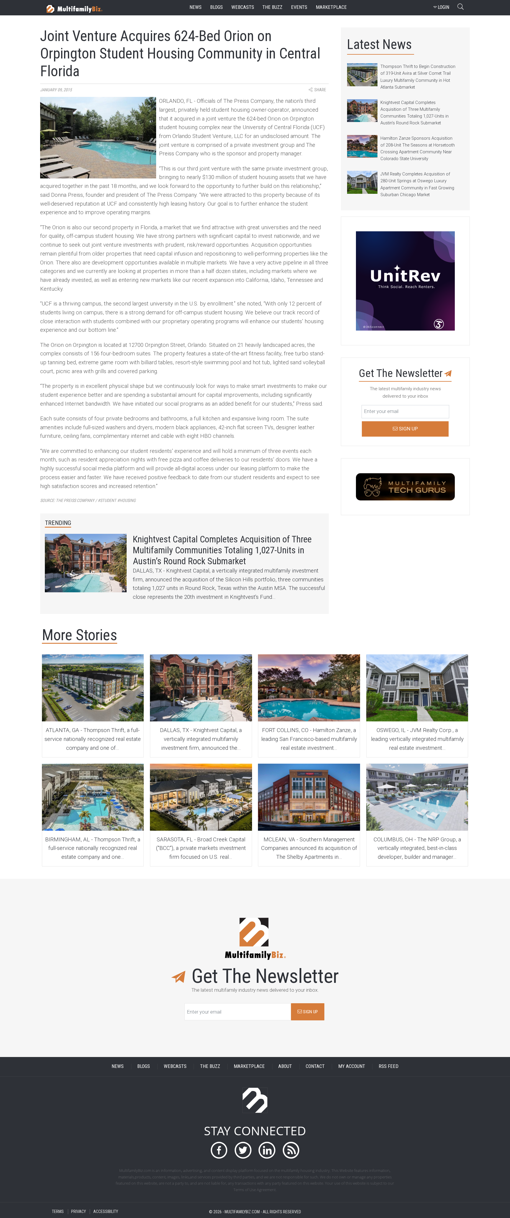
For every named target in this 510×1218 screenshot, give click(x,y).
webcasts (242, 7)
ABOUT (285, 1066)
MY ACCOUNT (351, 1066)
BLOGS (143, 1066)
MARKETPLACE (249, 1066)
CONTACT (315, 1066)
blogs (216, 7)
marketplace (331, 7)
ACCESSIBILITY (105, 1211)
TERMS (58, 1211)
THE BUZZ (210, 1066)
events (299, 7)
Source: (88, 500)
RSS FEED (388, 1066)
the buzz (272, 7)
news (195, 7)
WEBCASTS (175, 1066)
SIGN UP (310, 1011)
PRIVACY (78, 1211)
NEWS (118, 1066)
